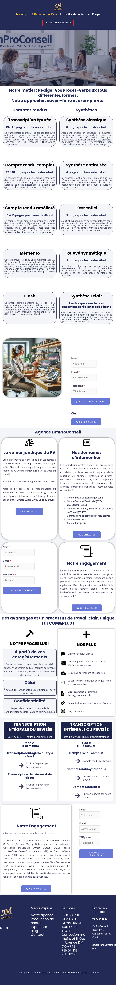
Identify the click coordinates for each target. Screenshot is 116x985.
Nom (74, 358)
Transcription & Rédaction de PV (35, 14)
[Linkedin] (7, 928)
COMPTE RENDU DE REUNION (69, 950)
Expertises (39, 927)
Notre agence (42, 915)
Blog (34, 931)
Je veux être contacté (90, 401)
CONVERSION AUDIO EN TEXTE (72, 927)
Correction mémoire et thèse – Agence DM (73, 938)
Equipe (96, 14)
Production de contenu (73, 14)
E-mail (75, 372)
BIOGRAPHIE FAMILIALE (71, 917)
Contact (37, 934)
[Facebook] (1, 928)
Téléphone (78, 385)
